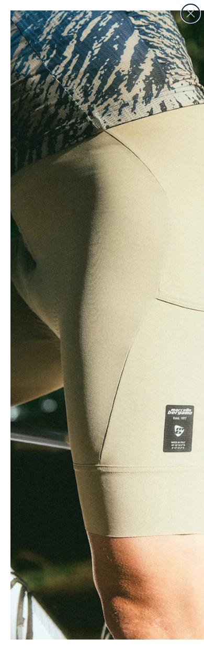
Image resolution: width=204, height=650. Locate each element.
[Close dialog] (191, 13)
